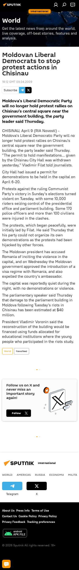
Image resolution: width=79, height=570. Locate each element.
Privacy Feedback (13, 522)
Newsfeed (21, 351)
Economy (56, 475)
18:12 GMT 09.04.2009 (17, 82)
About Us (8, 510)
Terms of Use (40, 510)
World (7, 351)
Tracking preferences (41, 522)
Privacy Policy (47, 516)
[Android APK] (15, 533)
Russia (40, 475)
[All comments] (6, 564)
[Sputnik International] (12, 6)
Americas (24, 475)
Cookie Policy (28, 516)
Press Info (23, 510)
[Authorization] (56, 4)
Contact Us (9, 516)
